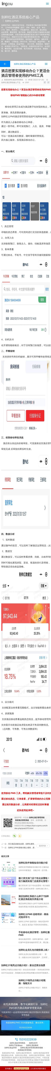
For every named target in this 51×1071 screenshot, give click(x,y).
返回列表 (42, 846)
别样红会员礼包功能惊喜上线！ (34, 950)
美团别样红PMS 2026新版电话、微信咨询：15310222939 (25, 1025)
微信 (14, 836)
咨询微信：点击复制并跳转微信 (25, 1068)
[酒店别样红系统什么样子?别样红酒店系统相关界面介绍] (8, 900)
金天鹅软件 (36, 1060)
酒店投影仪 (38, 1062)
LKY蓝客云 (15, 1062)
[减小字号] (48, 82)
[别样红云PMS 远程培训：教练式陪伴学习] (8, 918)
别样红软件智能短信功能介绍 (33, 862)
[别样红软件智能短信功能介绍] (8, 866)
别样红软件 (33, 1043)
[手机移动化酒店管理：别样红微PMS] (8, 936)
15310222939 (28, 1039)
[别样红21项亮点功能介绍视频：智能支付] (8, 984)
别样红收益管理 (10, 1048)
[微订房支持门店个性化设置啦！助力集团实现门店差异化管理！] (8, 882)
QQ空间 (20, 836)
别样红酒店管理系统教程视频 (31, 1048)
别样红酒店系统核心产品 (10, 82)
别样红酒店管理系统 (17, 1043)
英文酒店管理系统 (27, 1062)
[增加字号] (45, 82)
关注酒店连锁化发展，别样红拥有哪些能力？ (25, 844)
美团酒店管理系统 (25, 1050)
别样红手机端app (16, 1045)
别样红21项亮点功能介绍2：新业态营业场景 (23, 965)
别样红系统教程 (32, 1045)
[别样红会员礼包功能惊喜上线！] (8, 953)
